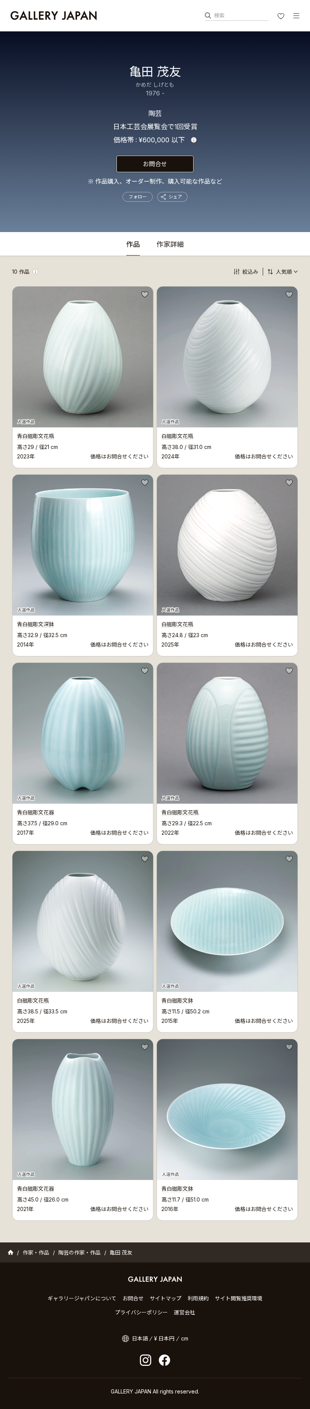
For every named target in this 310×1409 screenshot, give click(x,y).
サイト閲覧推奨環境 (238, 1298)
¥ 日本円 (164, 1338)
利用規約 (198, 1298)
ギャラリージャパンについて (82, 1298)
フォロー (138, 197)
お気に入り (281, 17)
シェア (175, 197)
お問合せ (155, 164)
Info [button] (194, 140)
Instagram (145, 1360)
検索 (219, 15)
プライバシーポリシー (141, 1312)
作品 (133, 244)
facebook (164, 1360)
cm (184, 1338)
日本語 (140, 1338)
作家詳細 (170, 244)
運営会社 (184, 1312)
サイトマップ (165, 1298)
